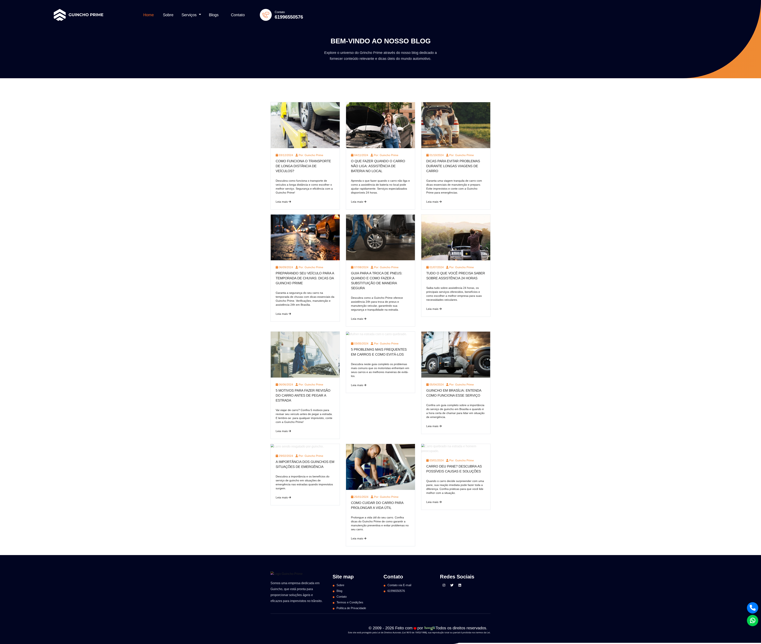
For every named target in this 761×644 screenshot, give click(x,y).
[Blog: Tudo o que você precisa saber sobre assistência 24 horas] (455, 237)
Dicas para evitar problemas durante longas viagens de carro (453, 166)
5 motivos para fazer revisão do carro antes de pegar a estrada (303, 395)
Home (148, 15)
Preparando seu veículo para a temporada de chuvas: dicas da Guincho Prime (305, 278)
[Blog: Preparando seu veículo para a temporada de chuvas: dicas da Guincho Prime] (305, 237)
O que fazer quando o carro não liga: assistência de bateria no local (378, 166)
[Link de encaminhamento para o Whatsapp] (752, 620)
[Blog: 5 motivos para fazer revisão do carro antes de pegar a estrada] (305, 354)
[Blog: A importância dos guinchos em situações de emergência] (297, 446)
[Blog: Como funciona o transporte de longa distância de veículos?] (305, 125)
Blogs (214, 15)
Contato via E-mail (399, 585)
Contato (238, 15)
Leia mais (282, 201)
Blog (339, 590)
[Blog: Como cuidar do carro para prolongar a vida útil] (380, 466)
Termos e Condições (350, 602)
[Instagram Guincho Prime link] (444, 585)
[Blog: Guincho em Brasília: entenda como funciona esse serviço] (455, 354)
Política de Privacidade (351, 608)
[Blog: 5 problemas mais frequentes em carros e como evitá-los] (376, 334)
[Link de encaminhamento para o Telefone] (752, 607)
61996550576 (289, 17)
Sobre (168, 15)
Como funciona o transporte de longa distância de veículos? (303, 166)
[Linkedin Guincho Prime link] (460, 585)
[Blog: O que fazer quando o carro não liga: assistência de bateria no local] (380, 125)
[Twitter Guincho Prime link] (452, 585)
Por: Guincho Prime (310, 155)
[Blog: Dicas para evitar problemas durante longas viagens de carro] (455, 125)
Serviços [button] (190, 15)
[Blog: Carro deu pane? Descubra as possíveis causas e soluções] (455, 448)
